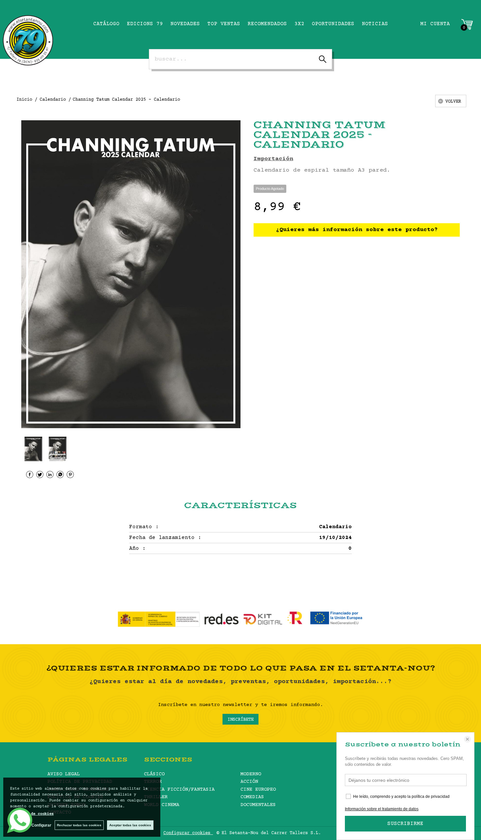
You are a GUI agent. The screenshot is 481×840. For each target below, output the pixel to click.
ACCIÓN (249, 781)
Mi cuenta (435, 24)
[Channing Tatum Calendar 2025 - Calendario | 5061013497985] (130, 274)
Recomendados (267, 24)
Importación (273, 159)
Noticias (375, 24)
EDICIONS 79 (145, 24)
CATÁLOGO (106, 24)
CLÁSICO (154, 774)
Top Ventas (223, 24)
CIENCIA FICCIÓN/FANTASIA (179, 789)
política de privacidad (431, 796)
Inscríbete (240, 719)
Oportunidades (333, 24)
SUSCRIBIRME (405, 824)
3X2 (299, 24)
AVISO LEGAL (63, 774)
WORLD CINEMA (161, 805)
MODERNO (250, 774)
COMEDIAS (252, 797)
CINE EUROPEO (258, 789)
